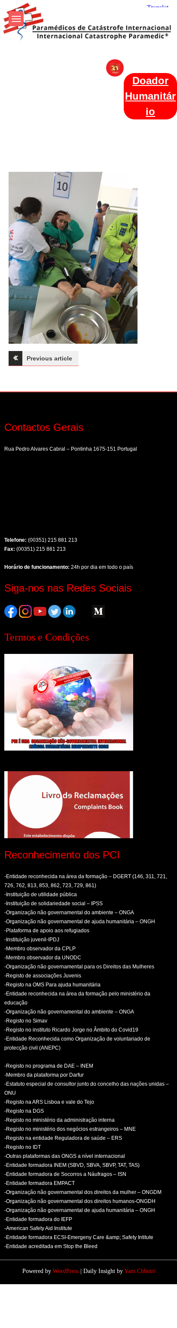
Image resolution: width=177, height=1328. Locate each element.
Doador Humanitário (150, 96)
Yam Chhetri (139, 1271)
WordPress (66, 1271)
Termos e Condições (46, 637)
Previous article (49, 358)
